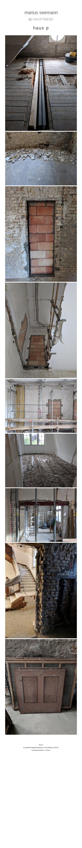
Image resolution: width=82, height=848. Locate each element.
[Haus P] (41, 129)
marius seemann (41, 12)
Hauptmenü (43, 19)
